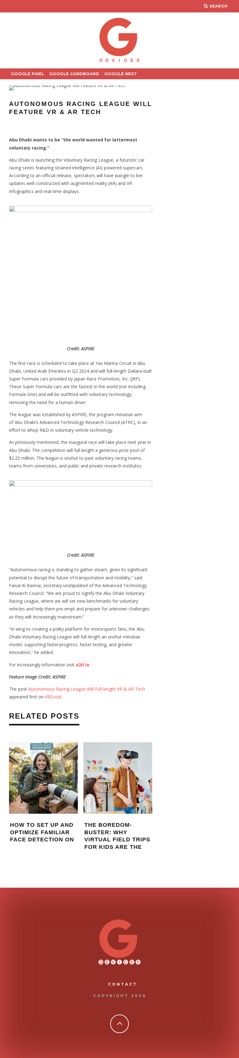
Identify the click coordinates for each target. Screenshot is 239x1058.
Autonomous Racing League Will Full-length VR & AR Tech (86, 689)
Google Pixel (27, 73)
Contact (122, 984)
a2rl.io (82, 665)
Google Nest (120, 73)
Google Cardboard (74, 73)
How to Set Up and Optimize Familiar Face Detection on (42, 832)
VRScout (53, 697)
